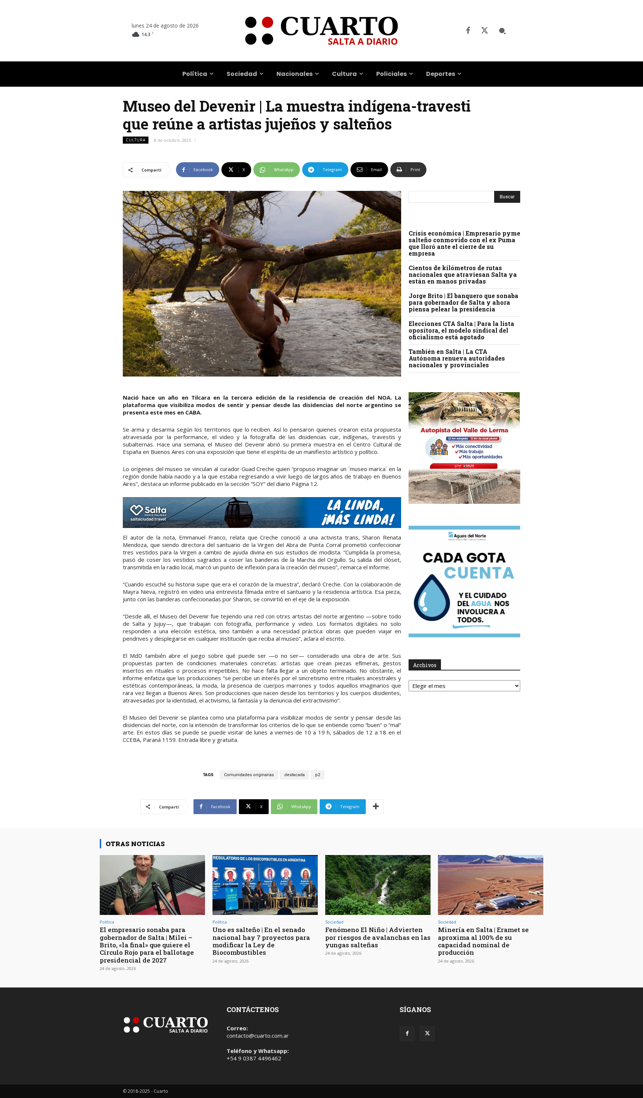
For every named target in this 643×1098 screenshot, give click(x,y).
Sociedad (334, 922)
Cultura (135, 140)
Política (107, 922)
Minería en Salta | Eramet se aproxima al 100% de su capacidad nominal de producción (483, 941)
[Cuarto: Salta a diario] (321, 31)
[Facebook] (468, 31)
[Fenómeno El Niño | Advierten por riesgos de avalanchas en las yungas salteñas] (378, 885)
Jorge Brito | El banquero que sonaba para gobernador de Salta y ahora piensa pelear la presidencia (463, 302)
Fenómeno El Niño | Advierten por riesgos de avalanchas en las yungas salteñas (378, 937)
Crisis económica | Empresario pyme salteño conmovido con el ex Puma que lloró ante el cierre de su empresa (464, 243)
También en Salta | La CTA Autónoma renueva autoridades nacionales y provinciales (457, 358)
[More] (376, 806)
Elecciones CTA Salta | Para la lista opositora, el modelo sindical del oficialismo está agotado (461, 330)
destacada (294, 774)
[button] (502, 31)
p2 (317, 774)
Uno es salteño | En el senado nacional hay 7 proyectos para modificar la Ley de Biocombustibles (261, 941)
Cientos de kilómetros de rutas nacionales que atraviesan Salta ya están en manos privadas (463, 274)
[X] (484, 31)
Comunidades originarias (249, 774)
